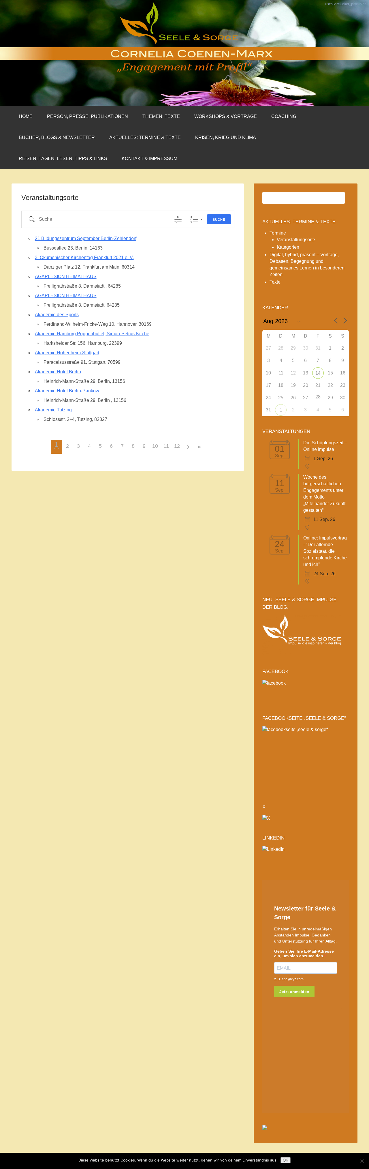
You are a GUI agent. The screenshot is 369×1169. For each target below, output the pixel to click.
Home (26, 116)
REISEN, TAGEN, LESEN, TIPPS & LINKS (63, 158)
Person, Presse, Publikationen (87, 116)
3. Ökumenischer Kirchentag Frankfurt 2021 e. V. (84, 257)
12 (177, 446)
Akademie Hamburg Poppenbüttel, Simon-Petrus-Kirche (92, 333)
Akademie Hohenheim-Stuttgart (67, 352)
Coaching (283, 116)
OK (285, 1160)
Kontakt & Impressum (149, 158)
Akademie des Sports (57, 314)
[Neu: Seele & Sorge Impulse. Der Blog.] (305, 653)
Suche (219, 219)
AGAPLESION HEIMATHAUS (66, 276)
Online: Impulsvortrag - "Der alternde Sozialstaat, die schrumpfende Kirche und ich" (325, 551)
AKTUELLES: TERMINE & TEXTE (145, 137)
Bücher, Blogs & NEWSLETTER (57, 137)
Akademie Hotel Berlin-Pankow (67, 390)
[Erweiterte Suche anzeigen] (178, 219)
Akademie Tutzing (53, 409)
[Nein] (362, 1161)
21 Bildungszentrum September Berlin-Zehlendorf (85, 238)
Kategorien (288, 247)
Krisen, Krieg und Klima (225, 137)
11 (166, 446)
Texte (275, 282)
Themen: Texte (161, 116)
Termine (278, 233)
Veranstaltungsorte (296, 239)
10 (155, 446)
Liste (194, 219)
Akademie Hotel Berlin (58, 371)
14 (318, 373)
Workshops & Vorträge (225, 116)
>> (198, 447)
